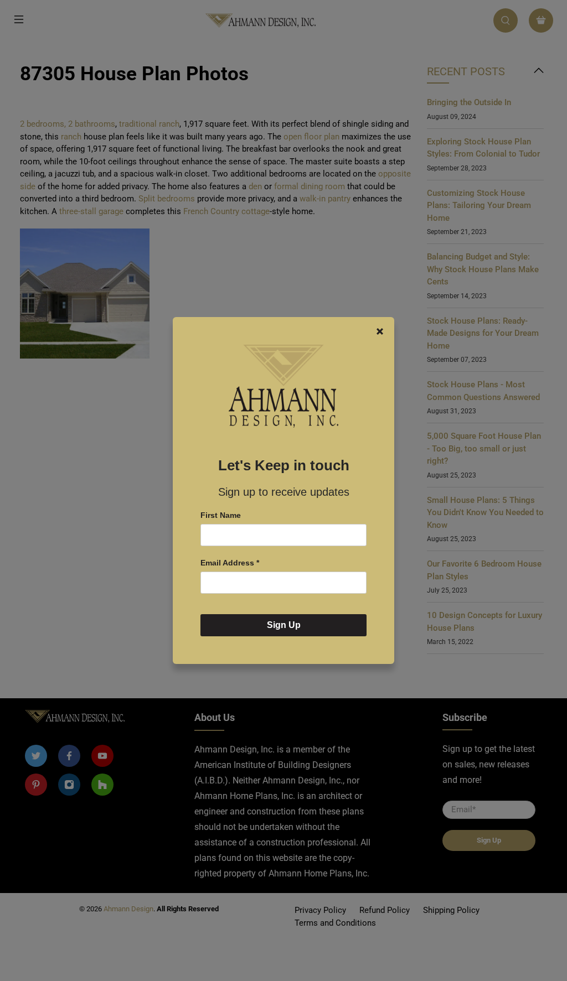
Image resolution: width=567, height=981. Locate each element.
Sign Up (284, 625)
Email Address (229, 562)
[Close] (380, 331)
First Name (220, 515)
